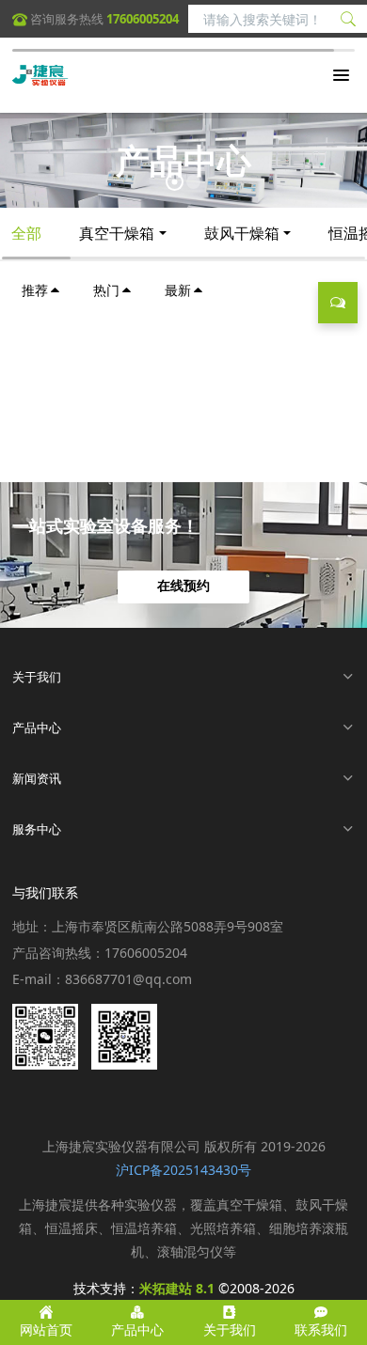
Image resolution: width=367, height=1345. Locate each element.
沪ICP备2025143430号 (183, 1170)
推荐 (35, 290)
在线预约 (183, 586)
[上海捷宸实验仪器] (40, 75)
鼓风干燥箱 (241, 233)
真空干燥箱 (116, 233)
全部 (26, 233)
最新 (178, 290)
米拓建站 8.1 (177, 1288)
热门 (106, 290)
